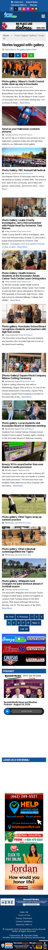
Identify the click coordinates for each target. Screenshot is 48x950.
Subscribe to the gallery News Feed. (21, 49)
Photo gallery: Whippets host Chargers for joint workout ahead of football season (22, 583)
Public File (24, 912)
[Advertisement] (24, 25)
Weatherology (39, 937)
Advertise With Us (19, 5)
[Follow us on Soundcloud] (32, 9)
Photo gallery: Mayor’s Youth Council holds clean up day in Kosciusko (23, 83)
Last (22, 629)
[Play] (7, 711)
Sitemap (33, 5)
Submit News (32, 2)
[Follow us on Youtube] (24, 9)
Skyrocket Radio (31, 935)
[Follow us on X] (16, 9)
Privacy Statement (24, 918)
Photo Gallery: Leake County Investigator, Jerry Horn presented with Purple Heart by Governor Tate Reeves (22, 224)
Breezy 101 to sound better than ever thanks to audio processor (22, 466)
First (11, 616)
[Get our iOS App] (36, 9)
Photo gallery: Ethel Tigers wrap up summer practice (22, 518)
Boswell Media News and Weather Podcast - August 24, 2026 (20, 703)
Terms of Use (24, 915)
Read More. (25, 103)
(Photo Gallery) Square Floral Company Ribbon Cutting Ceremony (24, 377)
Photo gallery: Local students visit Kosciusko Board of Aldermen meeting (24, 424)
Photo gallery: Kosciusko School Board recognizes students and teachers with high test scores (24, 329)
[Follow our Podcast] (28, 9)
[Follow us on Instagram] (20, 9)
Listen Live (18, 2)
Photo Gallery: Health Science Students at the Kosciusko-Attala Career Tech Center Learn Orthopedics (24, 276)
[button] (43, 16)
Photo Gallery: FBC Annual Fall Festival (23, 170)
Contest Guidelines (24, 921)
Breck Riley (29, 87)
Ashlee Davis (28, 173)
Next (35, 623)
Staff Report (27, 135)
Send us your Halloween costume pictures (21, 130)
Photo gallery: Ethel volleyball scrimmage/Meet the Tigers (18, 550)
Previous (23, 616)
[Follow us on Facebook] (12, 9)
